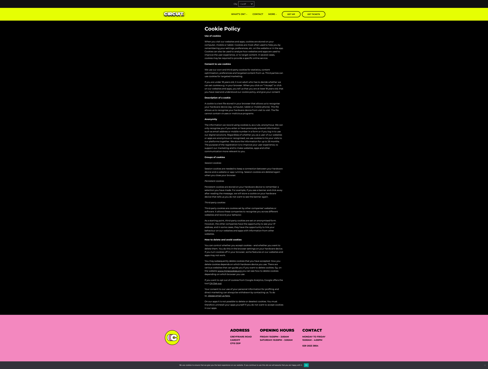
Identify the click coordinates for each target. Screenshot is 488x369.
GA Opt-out (215, 283)
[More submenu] (276, 14)
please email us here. (219, 295)
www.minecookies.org (230, 271)
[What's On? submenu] (246, 14)
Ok (306, 365)
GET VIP (291, 14)
